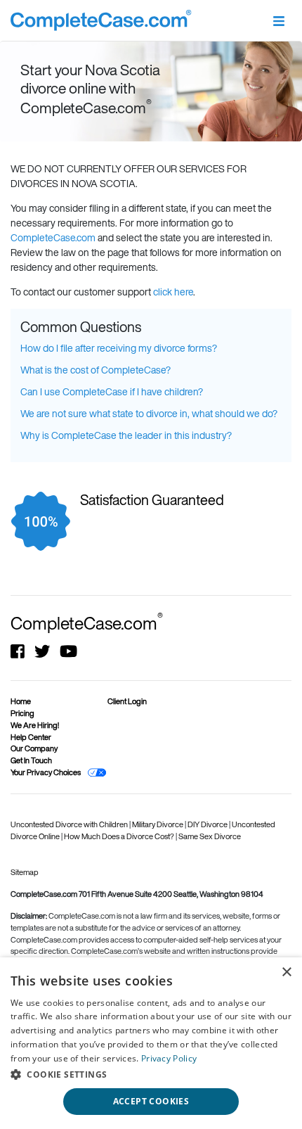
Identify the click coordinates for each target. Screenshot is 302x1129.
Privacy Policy (169, 1058)
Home (21, 701)
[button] (151, 1074)
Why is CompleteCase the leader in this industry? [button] (126, 435)
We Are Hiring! (35, 725)
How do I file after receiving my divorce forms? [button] (118, 347)
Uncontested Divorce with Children (70, 824)
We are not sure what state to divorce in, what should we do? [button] (148, 413)
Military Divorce (158, 824)
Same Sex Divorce (209, 836)
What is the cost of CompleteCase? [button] (95, 369)
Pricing (22, 713)
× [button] (286, 972)
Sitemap (25, 872)
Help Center (31, 737)
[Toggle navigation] (278, 20)
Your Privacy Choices (46, 772)
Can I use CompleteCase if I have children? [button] (111, 391)
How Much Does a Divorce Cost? (120, 836)
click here (173, 291)
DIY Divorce (208, 824)
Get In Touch (31, 760)
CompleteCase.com (53, 237)
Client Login (127, 701)
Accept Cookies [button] (151, 1101)
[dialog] (151, 1043)
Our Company (34, 748)
